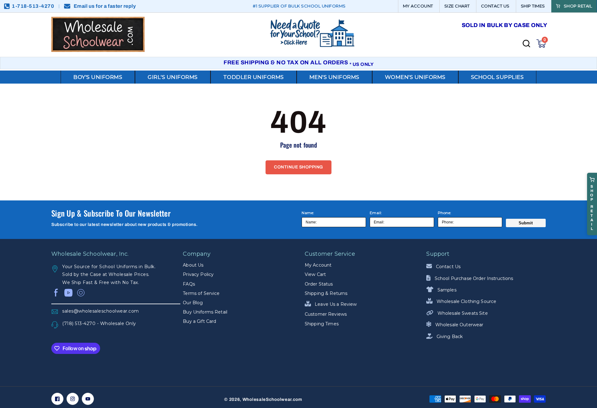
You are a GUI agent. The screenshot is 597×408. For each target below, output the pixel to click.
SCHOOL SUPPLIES (497, 77)
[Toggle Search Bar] (526, 43)
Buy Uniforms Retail (205, 312)
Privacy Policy (198, 274)
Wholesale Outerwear (458, 325)
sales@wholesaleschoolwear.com (100, 311)
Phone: (444, 212)
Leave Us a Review (335, 304)
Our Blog (193, 302)
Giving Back (449, 336)
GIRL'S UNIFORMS (173, 77)
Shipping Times (322, 324)
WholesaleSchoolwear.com (272, 399)
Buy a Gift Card (199, 321)
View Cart (315, 274)
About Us (193, 265)
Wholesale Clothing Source (465, 301)
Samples (446, 290)
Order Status (319, 284)
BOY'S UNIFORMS (97, 77)
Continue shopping (298, 167)
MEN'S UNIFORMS (334, 77)
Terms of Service (201, 293)
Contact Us (447, 266)
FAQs (189, 284)
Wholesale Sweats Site (462, 313)
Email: (376, 212)
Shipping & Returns (326, 293)
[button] (541, 43)
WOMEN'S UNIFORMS (415, 77)
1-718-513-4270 (33, 6)
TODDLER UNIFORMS (253, 77)
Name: (308, 212)
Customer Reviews (326, 314)
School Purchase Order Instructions (473, 278)
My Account (318, 265)
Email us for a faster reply (105, 6)
